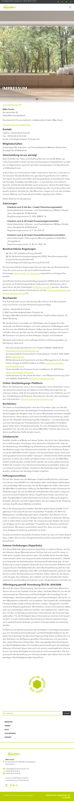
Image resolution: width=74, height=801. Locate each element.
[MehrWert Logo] (9, 7)
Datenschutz (51, 795)
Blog (7, 729)
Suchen (66, 713)
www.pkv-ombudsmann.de (41, 378)
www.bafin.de (18, 357)
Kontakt (8, 737)
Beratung (9, 722)
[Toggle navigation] (70, 7)
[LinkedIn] (66, 2)
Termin (7, 725)
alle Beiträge (10, 733)
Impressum (62, 795)
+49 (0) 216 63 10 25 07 (29, 1)
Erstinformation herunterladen (17, 124)
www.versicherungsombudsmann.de (22, 350)
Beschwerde (66, 796)
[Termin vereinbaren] (6, 785)
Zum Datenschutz (11, 104)
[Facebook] (62, 2)
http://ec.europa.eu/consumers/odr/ (37, 399)
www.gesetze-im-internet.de (27, 273)
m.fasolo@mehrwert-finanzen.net (11, 1)
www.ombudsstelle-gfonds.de (19, 372)
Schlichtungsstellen (42, 287)
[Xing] (71, 2)
